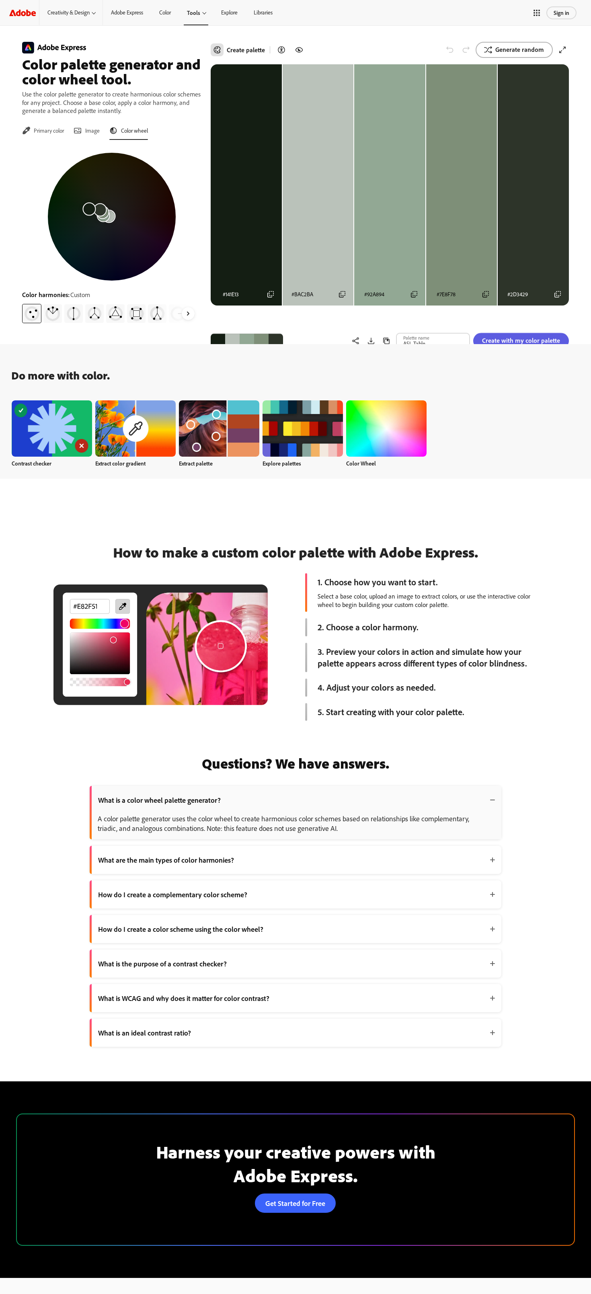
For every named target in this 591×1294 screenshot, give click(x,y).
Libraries (263, 12)
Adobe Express (127, 12)
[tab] (43, 130)
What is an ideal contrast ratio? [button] (144, 1032)
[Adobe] (22, 12)
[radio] (31, 313)
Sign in (561, 12)
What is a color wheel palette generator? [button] (159, 800)
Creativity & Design (68, 12)
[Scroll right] (188, 313)
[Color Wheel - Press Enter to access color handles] (111, 216)
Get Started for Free (295, 1203)
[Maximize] (562, 49)
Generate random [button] (519, 49)
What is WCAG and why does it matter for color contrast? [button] (183, 998)
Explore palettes (282, 463)
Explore (229, 12)
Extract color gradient (120, 463)
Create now (52, 428)
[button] (536, 12)
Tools (193, 12)
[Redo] (466, 49)
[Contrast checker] (281, 49)
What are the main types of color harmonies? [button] (166, 859)
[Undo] (449, 49)
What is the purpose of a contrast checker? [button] (162, 963)
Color (165, 12)
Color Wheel (361, 463)
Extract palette (196, 463)
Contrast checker (31, 463)
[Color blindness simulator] (299, 49)
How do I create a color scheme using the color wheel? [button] (180, 929)
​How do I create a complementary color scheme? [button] (172, 894)
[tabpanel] (111, 234)
